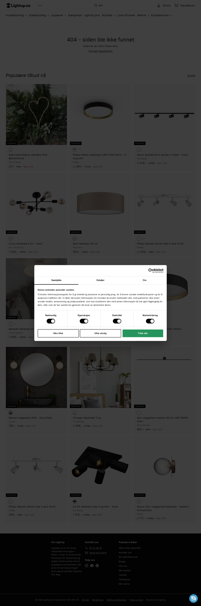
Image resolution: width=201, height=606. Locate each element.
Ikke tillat (58, 333)
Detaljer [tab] (101, 280)
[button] (193, 598)
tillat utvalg (100, 333)
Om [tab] (144, 280)
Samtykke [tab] (56, 280)
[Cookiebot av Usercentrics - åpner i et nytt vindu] (150, 270)
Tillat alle (143, 333)
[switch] (84, 321)
